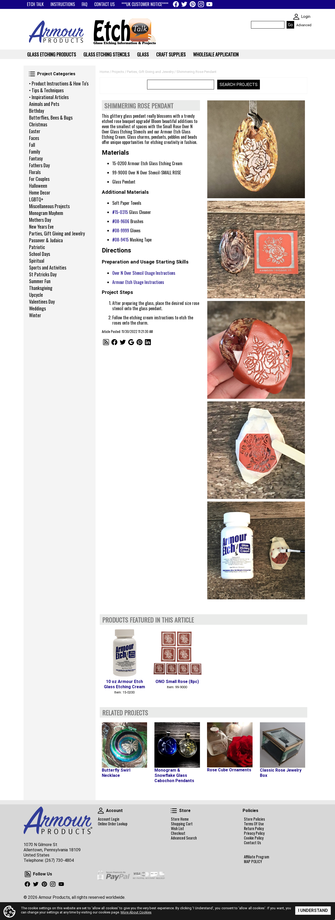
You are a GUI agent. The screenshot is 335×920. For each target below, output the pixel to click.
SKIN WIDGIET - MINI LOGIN (296, 17)
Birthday (36, 110)
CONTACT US (104, 4)
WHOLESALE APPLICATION (216, 54)
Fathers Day (39, 165)
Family (34, 151)
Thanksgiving (40, 287)
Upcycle (36, 294)
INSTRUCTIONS (63, 4)
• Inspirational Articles (49, 97)
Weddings (37, 308)
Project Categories (32, 74)
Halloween (38, 185)
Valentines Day (42, 301)
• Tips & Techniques (46, 90)
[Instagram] (201, 4)
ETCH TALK (35, 4)
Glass (143, 54)
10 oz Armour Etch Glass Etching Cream (124, 684)
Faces (34, 137)
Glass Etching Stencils (106, 54)
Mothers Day (40, 219)
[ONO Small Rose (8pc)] (177, 652)
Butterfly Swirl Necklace (116, 773)
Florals (35, 172)
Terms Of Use (254, 823)
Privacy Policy (254, 833)
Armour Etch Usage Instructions (138, 282)
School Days (39, 253)
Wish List (177, 828)
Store (174, 810)
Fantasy (36, 158)
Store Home (180, 819)
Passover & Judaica (46, 240)
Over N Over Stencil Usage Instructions (143, 273)
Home (104, 72)
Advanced (303, 25)
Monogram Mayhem (46, 212)
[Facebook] (176, 4)
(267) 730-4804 (59, 860)
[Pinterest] (192, 4)
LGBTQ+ (36, 199)
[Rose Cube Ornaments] (229, 744)
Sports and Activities (47, 267)
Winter (35, 315)
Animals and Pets (44, 103)
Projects (118, 72)
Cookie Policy (254, 838)
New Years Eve (41, 226)
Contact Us (252, 842)
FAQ (84, 4)
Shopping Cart (182, 823)
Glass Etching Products (51, 54)
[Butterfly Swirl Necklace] (124, 745)
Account (101, 810)
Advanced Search (184, 838)
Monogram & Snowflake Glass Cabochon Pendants (174, 775)
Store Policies (254, 819)
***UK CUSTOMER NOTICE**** (144, 4)
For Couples (39, 178)
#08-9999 (120, 230)
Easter (34, 131)
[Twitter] (184, 4)
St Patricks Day (43, 274)
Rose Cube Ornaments (229, 769)
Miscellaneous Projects (49, 206)
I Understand (313, 910)
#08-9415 (120, 239)
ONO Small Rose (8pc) (177, 681)
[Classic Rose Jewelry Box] (282, 745)
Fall (32, 144)
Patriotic (37, 247)
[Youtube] (209, 4)
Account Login (108, 819)
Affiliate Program (256, 856)
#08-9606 (120, 221)
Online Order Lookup (112, 823)
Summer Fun (40, 281)
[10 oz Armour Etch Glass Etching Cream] (124, 652)
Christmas (38, 124)
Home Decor (39, 192)
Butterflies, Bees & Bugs (50, 117)
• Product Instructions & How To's (58, 83)
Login (305, 16)
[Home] (55, 44)
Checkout (178, 833)
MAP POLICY (253, 861)
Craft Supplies (171, 54)
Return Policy (254, 828)
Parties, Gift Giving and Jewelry (57, 233)
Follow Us (28, 874)
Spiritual (36, 260)
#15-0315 (120, 212)
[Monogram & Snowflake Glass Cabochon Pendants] (177, 745)
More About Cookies (136, 912)
